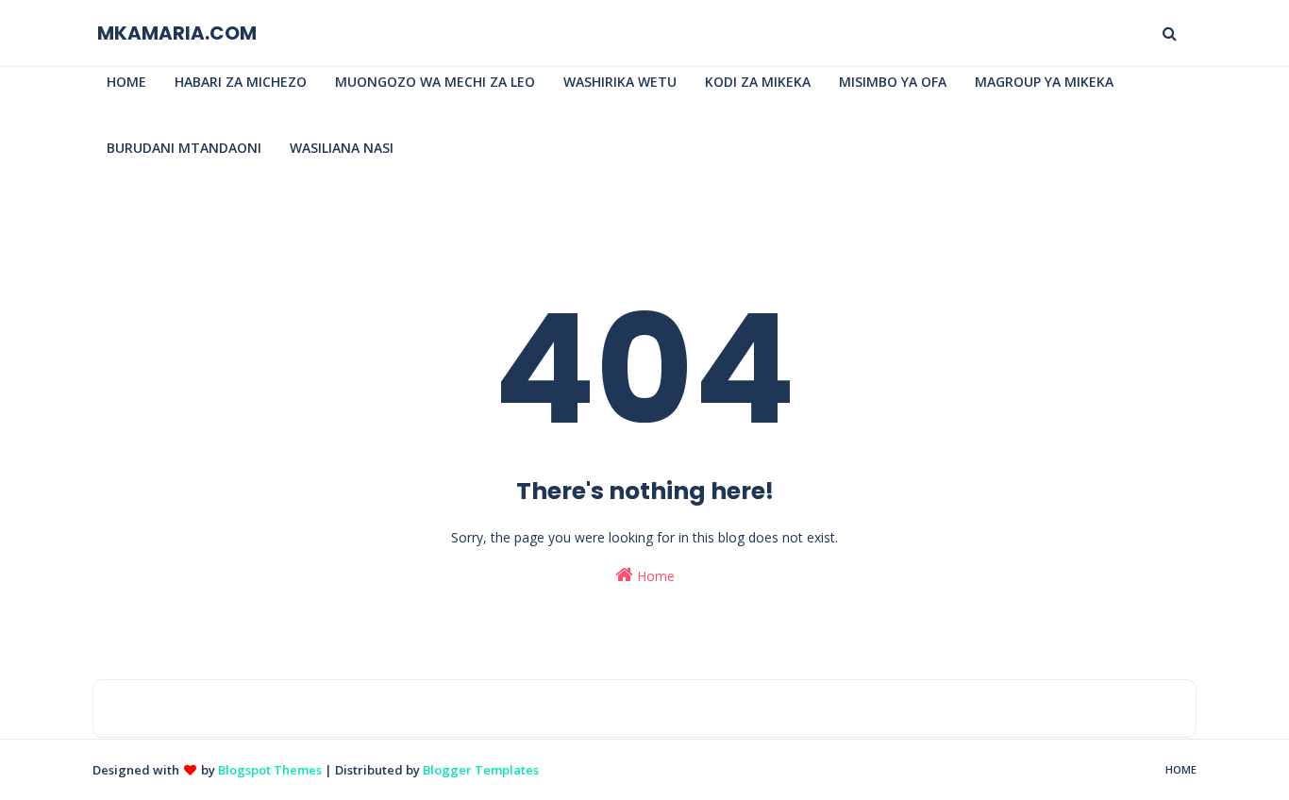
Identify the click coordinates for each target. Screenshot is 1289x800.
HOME (1181, 769)
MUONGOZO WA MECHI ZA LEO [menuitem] (435, 82)
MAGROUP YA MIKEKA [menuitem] (1044, 82)
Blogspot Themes (270, 769)
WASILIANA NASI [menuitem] (341, 148)
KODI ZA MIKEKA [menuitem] (758, 82)
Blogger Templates (481, 769)
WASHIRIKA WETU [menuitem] (620, 82)
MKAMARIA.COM (177, 33)
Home (654, 576)
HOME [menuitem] (126, 82)
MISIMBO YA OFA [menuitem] (892, 82)
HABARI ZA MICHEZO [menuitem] (241, 82)
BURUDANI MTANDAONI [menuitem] (184, 148)
